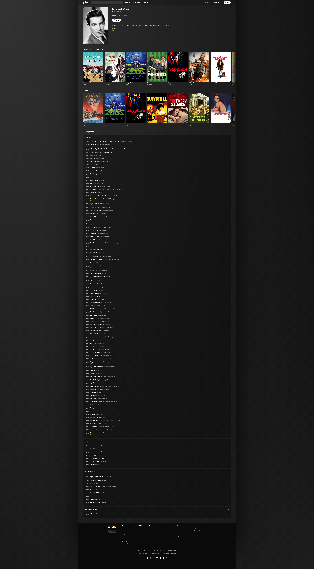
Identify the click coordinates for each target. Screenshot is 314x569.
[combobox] (108, 2)
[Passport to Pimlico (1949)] (93, 68)
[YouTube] (167, 558)
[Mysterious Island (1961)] (93, 109)
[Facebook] (160, 558)
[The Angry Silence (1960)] (178, 109)
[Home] (86, 2)
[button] (116, 20)
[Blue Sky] (157, 558)
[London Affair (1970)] (221, 68)
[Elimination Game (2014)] (199, 68)
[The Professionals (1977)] (157, 68)
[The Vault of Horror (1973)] (199, 109)
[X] (153, 558)
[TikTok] (150, 558)
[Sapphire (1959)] (178, 68)
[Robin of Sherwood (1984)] (115, 68)
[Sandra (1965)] (221, 109)
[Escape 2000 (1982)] (136, 68)
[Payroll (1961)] (157, 109)
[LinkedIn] (163, 558)
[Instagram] (147, 558)
